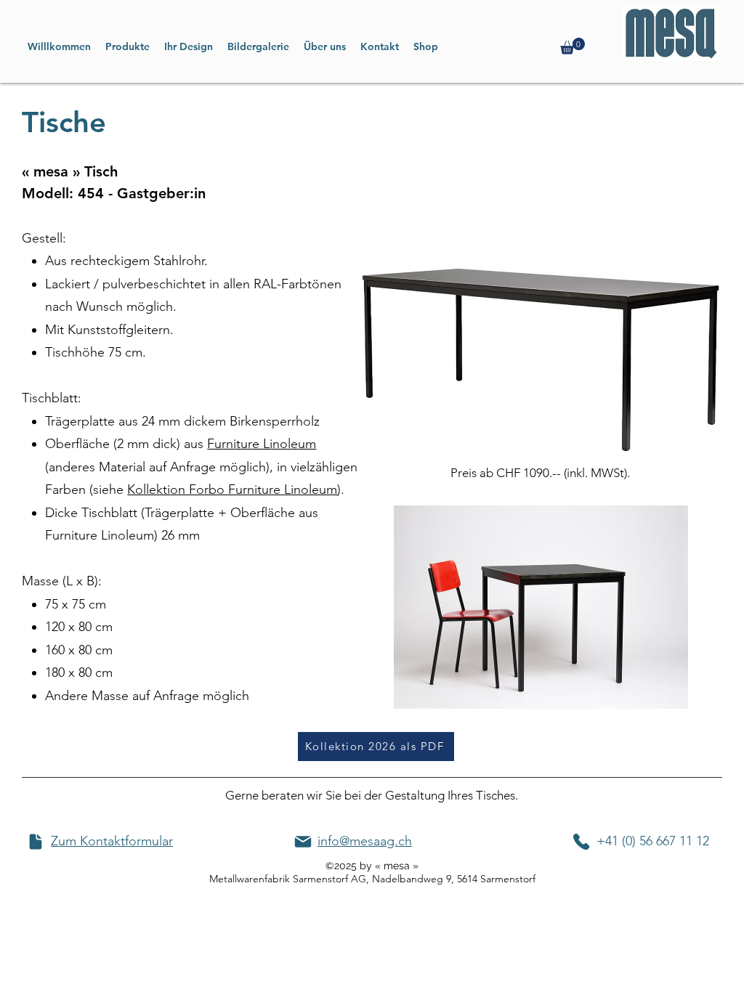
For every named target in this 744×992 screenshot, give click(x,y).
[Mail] (303, 841)
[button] (572, 46)
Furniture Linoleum (261, 444)
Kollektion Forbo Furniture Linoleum (232, 489)
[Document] (35, 841)
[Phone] (581, 841)
